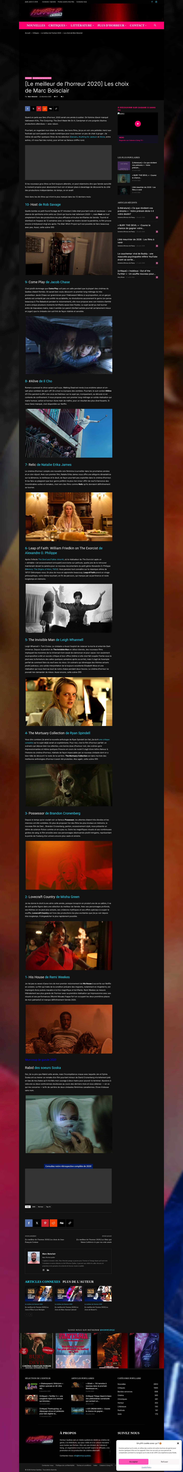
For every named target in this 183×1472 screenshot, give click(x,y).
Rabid (29, 1068)
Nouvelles (36, 25)
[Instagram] (156, 1)
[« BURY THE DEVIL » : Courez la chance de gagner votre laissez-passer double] (124, 178)
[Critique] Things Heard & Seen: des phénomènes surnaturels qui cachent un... (99, 1398)
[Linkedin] (49, 1270)
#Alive (33, 381)
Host (34, 205)
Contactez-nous (81, 2)
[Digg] (50, 108)
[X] (33, 108)
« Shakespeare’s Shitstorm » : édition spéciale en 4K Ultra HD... (51, 1385)
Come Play (37, 282)
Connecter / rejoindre (49, 2)
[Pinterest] (38, 108)
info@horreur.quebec (82, 1456)
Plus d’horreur (111, 25)
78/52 (55, 569)
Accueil (27, 33)
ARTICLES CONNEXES (42, 1282)
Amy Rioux (121, 277)
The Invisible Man (42, 640)
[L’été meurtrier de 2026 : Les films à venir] (124, 190)
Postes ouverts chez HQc (66, 2)
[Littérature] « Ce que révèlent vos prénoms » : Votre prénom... (144, 165)
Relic (32, 465)
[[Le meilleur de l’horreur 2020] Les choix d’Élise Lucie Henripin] (38, 1293)
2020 (33, 1207)
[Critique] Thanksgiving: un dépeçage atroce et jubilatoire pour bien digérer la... (51, 1411)
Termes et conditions (84, 1465)
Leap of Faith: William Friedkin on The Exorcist (63, 548)
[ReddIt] (44, 108)
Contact (137, 25)
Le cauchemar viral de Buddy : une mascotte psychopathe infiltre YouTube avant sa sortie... (137, 256)
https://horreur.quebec (48, 1257)
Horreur (40, 1207)
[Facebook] (152, 1)
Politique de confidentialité (65, 1465)
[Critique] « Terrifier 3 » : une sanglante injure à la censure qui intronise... (51, 1398)
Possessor (36, 813)
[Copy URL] (56, 108)
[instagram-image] (36, 1350)
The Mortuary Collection (47, 733)
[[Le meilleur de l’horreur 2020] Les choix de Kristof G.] (98, 1293)
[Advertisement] (68, 162)
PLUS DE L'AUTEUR (78, 1282)
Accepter (133, 1462)
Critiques (57, 25)
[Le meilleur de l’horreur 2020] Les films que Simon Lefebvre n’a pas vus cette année (94, 1241)
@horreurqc (107, 1330)
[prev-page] (26, 1314)
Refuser (164, 1462)
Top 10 (48, 1207)
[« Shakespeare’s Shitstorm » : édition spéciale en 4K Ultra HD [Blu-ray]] (31, 1385)
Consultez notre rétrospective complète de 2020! (68, 1166)
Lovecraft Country (42, 897)
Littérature (81, 25)
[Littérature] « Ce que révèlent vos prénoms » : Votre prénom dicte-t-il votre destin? (136, 211)
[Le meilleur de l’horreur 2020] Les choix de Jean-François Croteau (44, 1241)
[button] (178, 1443)
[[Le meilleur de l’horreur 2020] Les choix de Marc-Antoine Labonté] (68, 1293)
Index (95, 1465)
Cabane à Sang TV (106, 1465)
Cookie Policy (146, 1467)
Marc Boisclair (32, 96)
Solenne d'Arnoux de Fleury (126, 217)
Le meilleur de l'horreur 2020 (51, 33)
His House (36, 977)
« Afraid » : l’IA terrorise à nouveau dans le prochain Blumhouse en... (96, 1385)
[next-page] (30, 1314)
